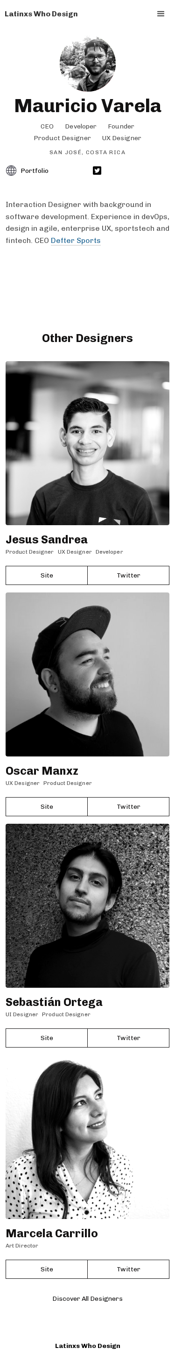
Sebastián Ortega (54, 1002)
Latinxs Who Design (87, 1346)
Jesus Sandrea (47, 539)
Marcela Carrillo (52, 1233)
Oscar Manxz (42, 770)
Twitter (128, 575)
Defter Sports (76, 240)
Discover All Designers (87, 1299)
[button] (161, 14)
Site (47, 575)
